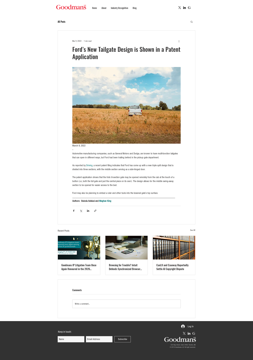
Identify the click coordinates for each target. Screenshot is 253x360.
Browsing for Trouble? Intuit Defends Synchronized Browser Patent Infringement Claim (124, 267)
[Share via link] (95, 210)
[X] (180, 8)
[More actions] (179, 41)
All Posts (61, 21)
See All (192, 230)
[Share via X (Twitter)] (81, 210)
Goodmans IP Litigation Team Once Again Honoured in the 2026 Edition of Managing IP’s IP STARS (78, 267)
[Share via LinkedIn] (88, 210)
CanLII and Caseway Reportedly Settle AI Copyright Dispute (172, 267)
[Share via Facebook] (73, 210)
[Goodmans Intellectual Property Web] (189, 8)
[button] (191, 21)
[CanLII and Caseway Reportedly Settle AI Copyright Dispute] (174, 248)
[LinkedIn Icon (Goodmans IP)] (184, 8)
